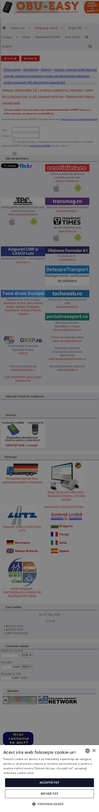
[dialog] (49, 778)
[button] (49, 804)
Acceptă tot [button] (49, 783)
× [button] (94, 750)
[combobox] (87, 751)
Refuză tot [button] (49, 794)
